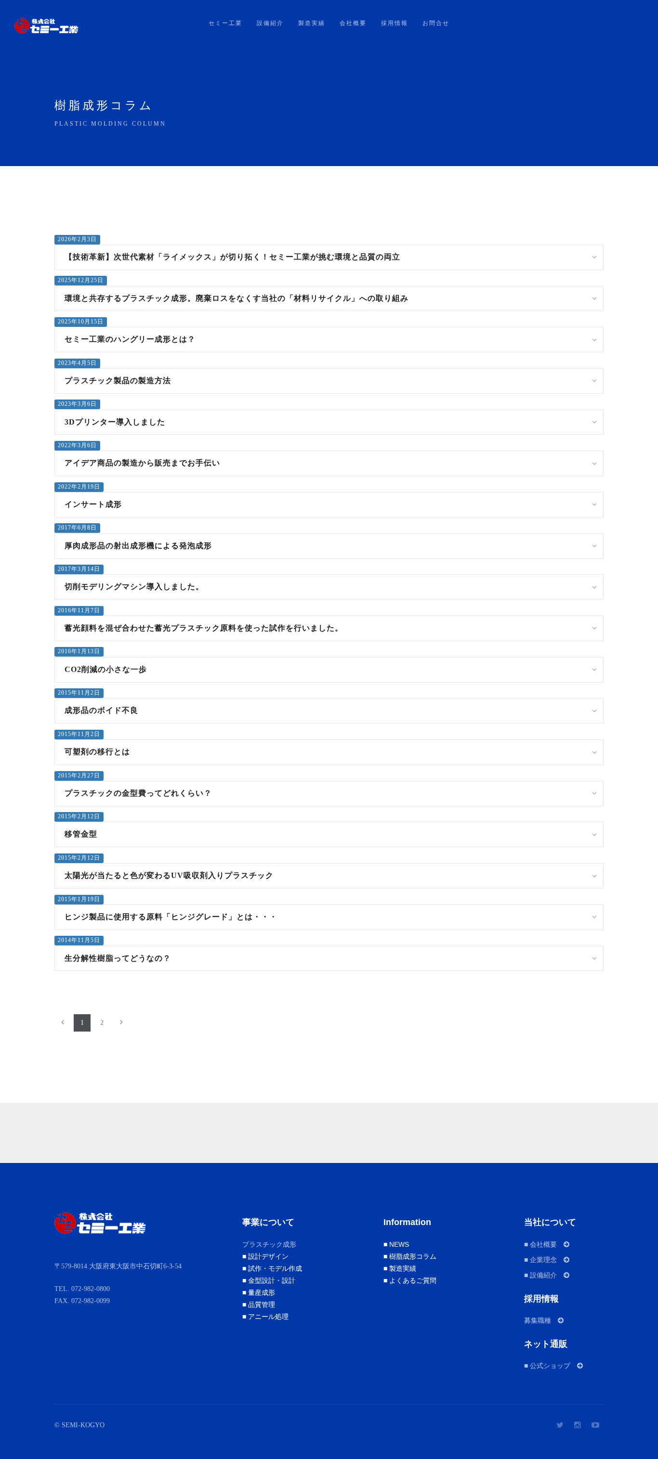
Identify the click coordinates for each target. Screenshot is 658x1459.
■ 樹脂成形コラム (409, 1256)
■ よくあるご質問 (409, 1280)
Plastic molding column (110, 123)
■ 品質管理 (258, 1304)
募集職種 (541, 1320)
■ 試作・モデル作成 (272, 1268)
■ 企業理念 (544, 1260)
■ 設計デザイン (265, 1256)
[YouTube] (595, 1425)
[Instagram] (577, 1425)
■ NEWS (396, 1244)
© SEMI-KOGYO (79, 1425)
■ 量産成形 (258, 1292)
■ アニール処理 (265, 1316)
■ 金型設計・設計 (268, 1280)
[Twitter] (560, 1425)
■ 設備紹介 (544, 1275)
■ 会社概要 (544, 1244)
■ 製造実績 (399, 1268)
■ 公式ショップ (550, 1365)
